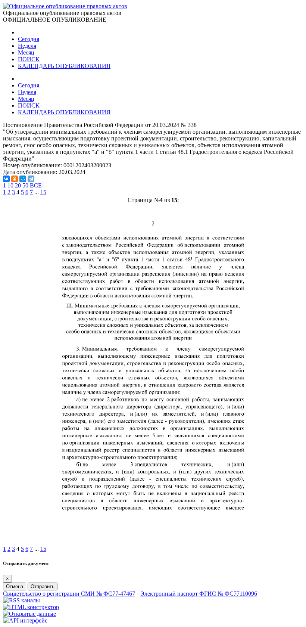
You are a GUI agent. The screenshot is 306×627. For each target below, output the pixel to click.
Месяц (26, 52)
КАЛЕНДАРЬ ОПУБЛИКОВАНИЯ (64, 66)
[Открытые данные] (29, 614)
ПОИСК (29, 59)
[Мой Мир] (22, 179)
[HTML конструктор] (31, 607)
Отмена (14, 586)
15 (43, 192)
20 (18, 185)
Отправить (42, 586)
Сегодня (28, 39)
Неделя (27, 46)
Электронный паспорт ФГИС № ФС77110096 (198, 593)
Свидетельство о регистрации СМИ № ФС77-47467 (69, 593)
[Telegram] (31, 179)
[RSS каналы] (21, 600)
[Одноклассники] (14, 179)
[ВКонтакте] (6, 179)
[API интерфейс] (25, 620)
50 (25, 185)
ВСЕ (36, 185)
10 (10, 185)
